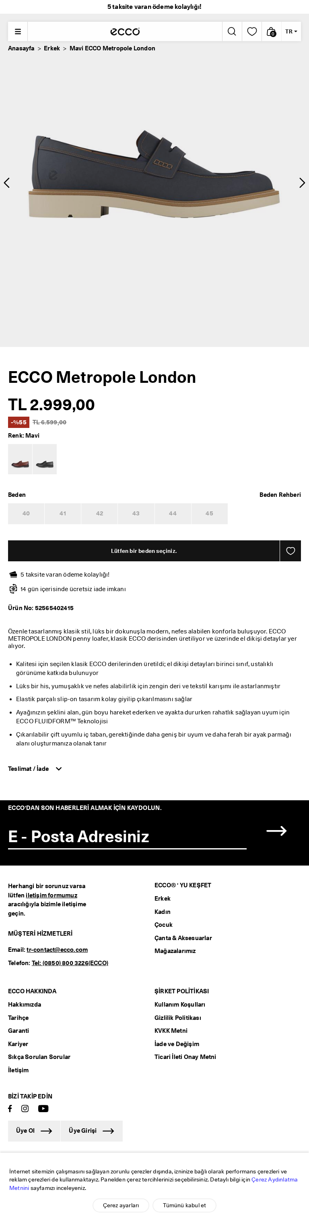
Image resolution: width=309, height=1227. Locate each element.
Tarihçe (18, 1017)
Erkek (52, 48)
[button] (271, 31)
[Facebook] (10, 1109)
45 (209, 513)
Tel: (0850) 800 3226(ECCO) (70, 963)
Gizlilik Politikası (177, 1017)
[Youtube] (43, 1109)
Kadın (162, 912)
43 (136, 513)
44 (172, 513)
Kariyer (18, 1044)
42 (99, 513)
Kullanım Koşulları (180, 1004)
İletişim (18, 1070)
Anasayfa (21, 48)
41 (63, 513)
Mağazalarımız (175, 951)
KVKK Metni (170, 1030)
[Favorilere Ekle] (290, 550)
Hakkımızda (24, 1004)
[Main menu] (17, 31)
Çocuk (163, 924)
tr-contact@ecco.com (57, 949)
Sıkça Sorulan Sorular (39, 1057)
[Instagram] (25, 1109)
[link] (252, 31)
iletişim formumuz (51, 895)
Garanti (18, 1030)
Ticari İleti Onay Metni (185, 1057)
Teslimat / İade (29, 768)
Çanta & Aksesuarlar (183, 938)
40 (26, 513)
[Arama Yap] (231, 31)
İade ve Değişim (176, 1044)
